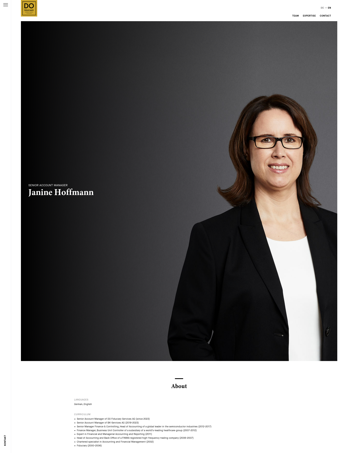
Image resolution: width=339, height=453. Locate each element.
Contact (325, 16)
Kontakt (5, 440)
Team (295, 16)
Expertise (309, 16)
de (322, 8)
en (329, 8)
